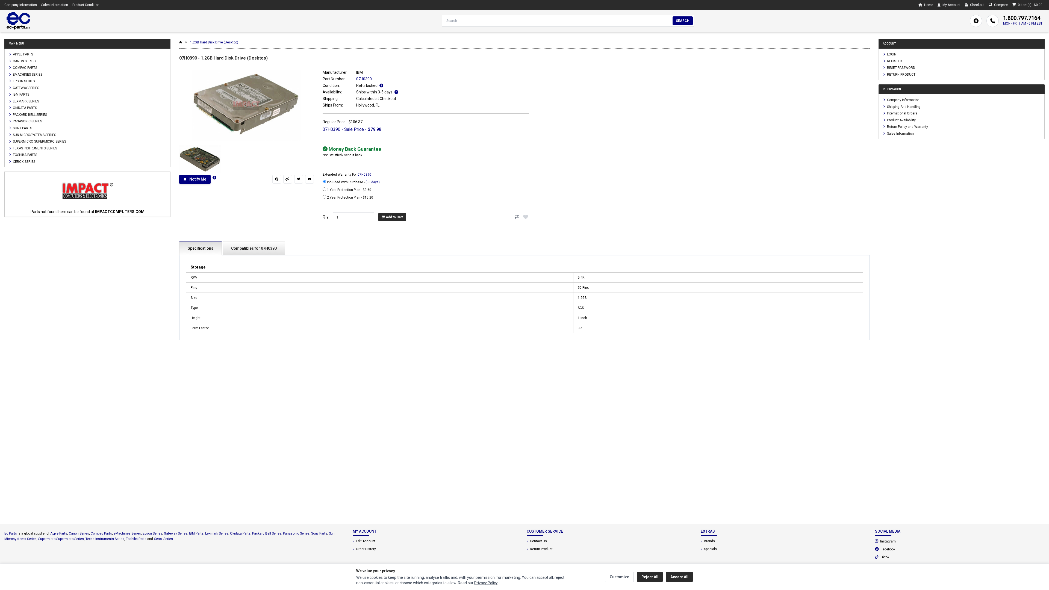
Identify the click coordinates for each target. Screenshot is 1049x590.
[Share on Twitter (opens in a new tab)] (298, 179)
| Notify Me (196, 179)
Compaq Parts (24, 68)
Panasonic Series (27, 121)
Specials (710, 549)
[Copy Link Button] (287, 179)
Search (682, 21)
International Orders (901, 113)
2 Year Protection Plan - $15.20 (349, 197)
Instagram (902, 541)
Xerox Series (23, 161)
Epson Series (23, 81)
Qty (326, 217)
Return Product (900, 74)
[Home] (18, 21)
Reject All (649, 577)
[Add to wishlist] (525, 217)
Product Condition (85, 5)
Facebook (902, 549)
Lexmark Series (25, 101)
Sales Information (54, 5)
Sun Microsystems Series (34, 135)
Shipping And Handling (903, 106)
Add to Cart (394, 217)
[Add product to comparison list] (517, 217)
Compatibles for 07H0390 (254, 248)
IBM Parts (20, 94)
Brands (709, 541)
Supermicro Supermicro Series (39, 141)
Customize (619, 577)
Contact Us (538, 541)
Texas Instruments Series (34, 148)
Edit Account (365, 541)
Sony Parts (22, 128)
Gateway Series (25, 88)
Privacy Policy (485, 583)
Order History (365, 549)
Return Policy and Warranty (907, 127)
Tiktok (899, 557)
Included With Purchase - (353, 182)
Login (891, 54)
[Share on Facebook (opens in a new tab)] (276, 179)
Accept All (679, 577)
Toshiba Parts (24, 155)
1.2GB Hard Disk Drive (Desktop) (214, 42)
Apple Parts (22, 54)
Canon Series (24, 61)
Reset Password (900, 68)
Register (894, 61)
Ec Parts (10, 533)
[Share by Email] (309, 179)
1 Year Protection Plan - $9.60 (348, 190)
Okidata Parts (24, 108)
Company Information (20, 5)
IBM (359, 72)
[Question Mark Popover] (214, 178)
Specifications (200, 248)
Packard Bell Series (29, 114)
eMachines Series (27, 74)
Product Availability (901, 120)
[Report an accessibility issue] (976, 21)
